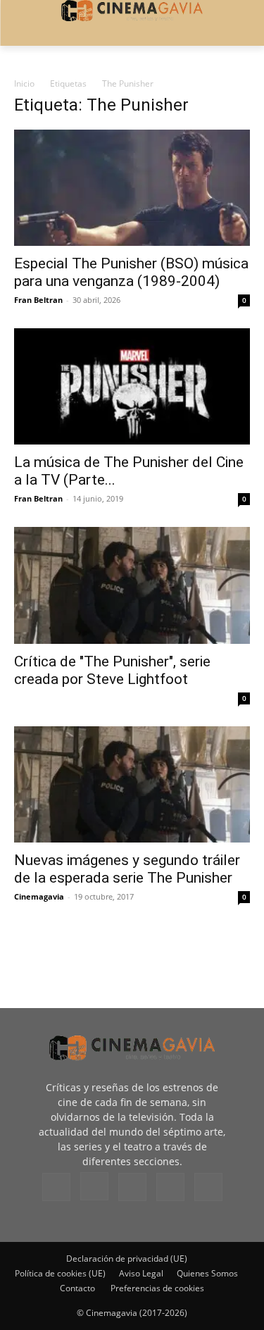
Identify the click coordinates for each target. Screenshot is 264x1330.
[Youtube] (208, 1187)
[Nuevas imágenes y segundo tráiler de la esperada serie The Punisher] (132, 784)
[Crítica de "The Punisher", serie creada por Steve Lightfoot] (132, 585)
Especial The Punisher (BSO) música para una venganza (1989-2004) (131, 272)
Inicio (24, 83)
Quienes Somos (207, 1273)
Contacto (77, 1288)
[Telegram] (132, 1187)
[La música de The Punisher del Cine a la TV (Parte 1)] (132, 386)
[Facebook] (56, 1187)
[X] (170, 1187)
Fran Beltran (38, 299)
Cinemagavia (39, 896)
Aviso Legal (141, 1273)
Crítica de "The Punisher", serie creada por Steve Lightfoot (112, 670)
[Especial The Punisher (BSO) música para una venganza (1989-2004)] (132, 188)
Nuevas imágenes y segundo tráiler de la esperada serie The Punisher (127, 869)
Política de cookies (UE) (60, 1273)
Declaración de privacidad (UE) (126, 1258)
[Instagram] (94, 1186)
